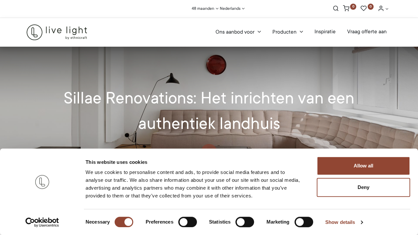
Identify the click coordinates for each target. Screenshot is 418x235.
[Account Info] (383, 9)
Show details (340, 222)
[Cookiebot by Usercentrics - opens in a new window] (42, 222)
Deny (363, 187)
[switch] (187, 222)
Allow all (363, 165)
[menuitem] (325, 32)
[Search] (336, 9)
